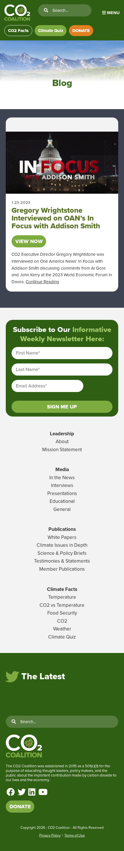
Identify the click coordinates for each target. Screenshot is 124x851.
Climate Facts (62, 589)
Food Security (62, 613)
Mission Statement (62, 449)
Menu (113, 13)
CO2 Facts (18, 30)
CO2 (62, 621)
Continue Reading (42, 282)
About (62, 441)
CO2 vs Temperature (62, 605)
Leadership (62, 433)
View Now (29, 241)
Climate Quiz (50, 30)
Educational (62, 501)
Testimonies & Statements (62, 561)
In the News (62, 477)
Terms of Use (74, 835)
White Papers (62, 537)
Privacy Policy (50, 835)
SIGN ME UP (62, 406)
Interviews (62, 485)
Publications (62, 529)
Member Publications (62, 569)
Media (62, 469)
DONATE (81, 30)
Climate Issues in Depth (62, 545)
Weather (62, 628)
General (62, 509)
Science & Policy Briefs (62, 553)
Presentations (62, 493)
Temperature (62, 597)
